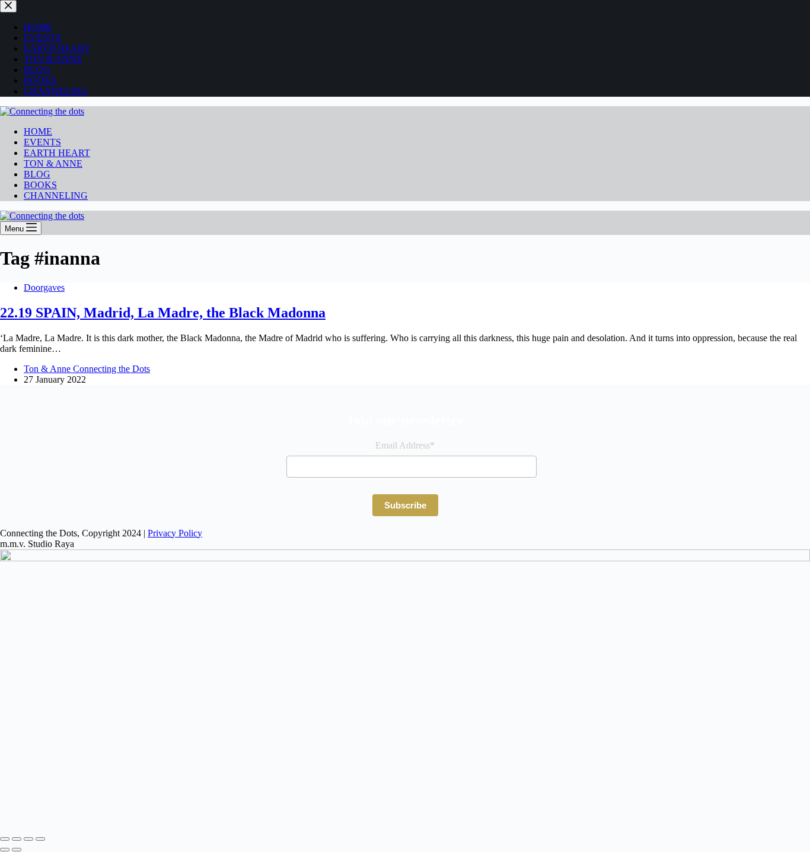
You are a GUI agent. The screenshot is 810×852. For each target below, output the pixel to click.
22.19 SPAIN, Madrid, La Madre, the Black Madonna (163, 312)
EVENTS (42, 142)
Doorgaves (44, 287)
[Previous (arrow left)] (4, 849)
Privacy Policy (175, 533)
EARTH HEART (57, 153)
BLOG (37, 174)
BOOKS (40, 185)
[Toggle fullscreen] (16, 839)
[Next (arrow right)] (16, 849)
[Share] (28, 839)
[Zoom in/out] (4, 839)
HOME (38, 131)
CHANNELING (56, 195)
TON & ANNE (53, 163)
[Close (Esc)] (40, 839)
